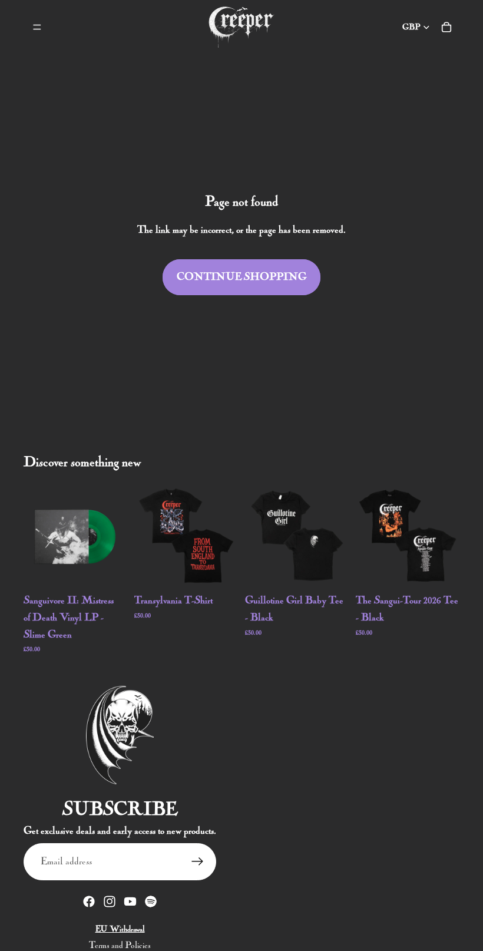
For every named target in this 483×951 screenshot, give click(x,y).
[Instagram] (109, 901)
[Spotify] (151, 901)
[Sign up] (197, 861)
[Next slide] (225, 536)
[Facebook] (89, 901)
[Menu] (37, 27)
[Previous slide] (147, 536)
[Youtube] (130, 901)
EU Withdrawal (120, 929)
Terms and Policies (120, 945)
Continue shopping (241, 276)
